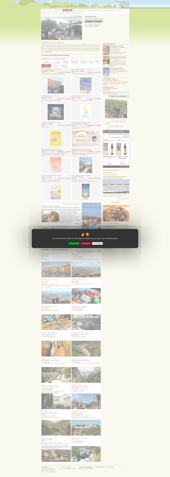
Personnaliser (97, 243)
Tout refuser (86, 243)
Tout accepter (74, 243)
